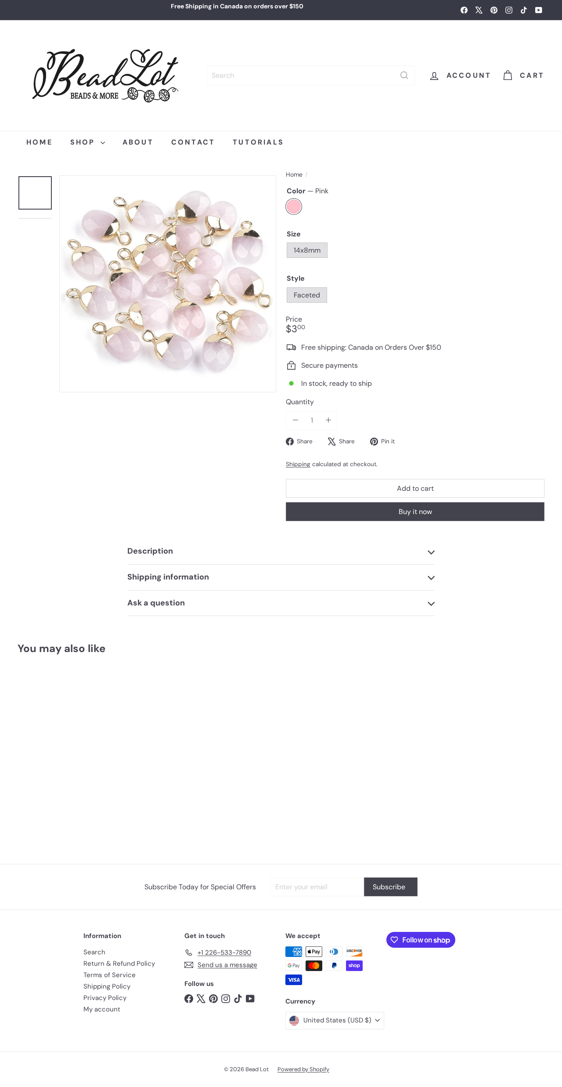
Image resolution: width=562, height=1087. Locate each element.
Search (94, 952)
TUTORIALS (258, 142)
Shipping (298, 464)
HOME (39, 142)
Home (294, 174)
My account (101, 1009)
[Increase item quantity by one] (328, 420)
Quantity (300, 402)
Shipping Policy (106, 986)
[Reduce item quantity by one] (295, 420)
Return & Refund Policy (119, 963)
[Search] (404, 75)
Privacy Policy (104, 997)
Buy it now (415, 511)
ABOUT (138, 142)
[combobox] (310, 75)
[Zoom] (168, 284)
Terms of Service (109, 975)
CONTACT (193, 142)
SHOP (84, 142)
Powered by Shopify (303, 1069)
